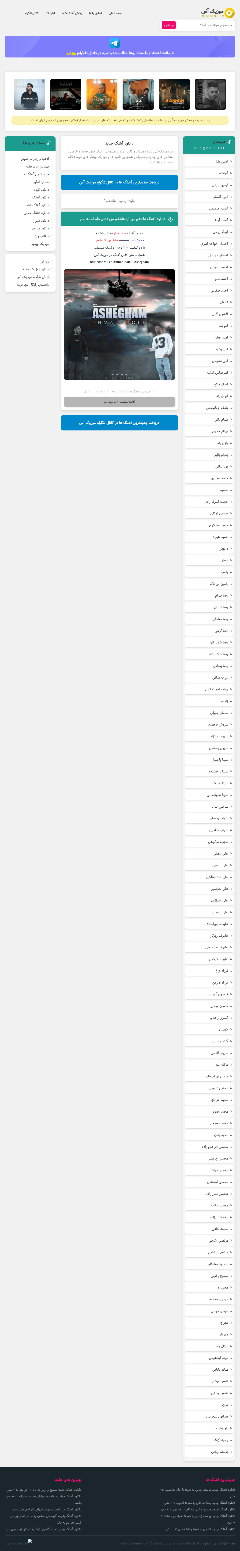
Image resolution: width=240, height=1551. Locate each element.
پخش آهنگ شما (72, 13)
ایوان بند (222, 396)
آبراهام (223, 173)
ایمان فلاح (221, 384)
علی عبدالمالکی (217, 877)
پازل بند (222, 443)
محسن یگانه (219, 1205)
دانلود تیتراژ (41, 220)
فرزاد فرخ (221, 970)
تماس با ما (95, 13)
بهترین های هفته (37, 166)
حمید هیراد (220, 537)
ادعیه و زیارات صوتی (34, 158)
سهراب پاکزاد (219, 736)
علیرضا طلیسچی (216, 947)
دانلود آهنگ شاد (37, 205)
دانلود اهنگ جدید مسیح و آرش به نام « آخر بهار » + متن (198, 1509)
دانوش (223, 548)
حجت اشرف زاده (216, 501)
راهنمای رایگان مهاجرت (33, 284)
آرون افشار (221, 196)
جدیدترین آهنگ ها (140, 391)
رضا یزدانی (220, 666)
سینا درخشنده (218, 771)
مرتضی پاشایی (218, 1252)
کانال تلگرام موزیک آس (32, 277)
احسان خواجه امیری (214, 243)
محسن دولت (219, 1170)
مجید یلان (221, 1135)
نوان (225, 1404)
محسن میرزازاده (217, 1193)
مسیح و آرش (219, 1275)
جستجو (169, 25)
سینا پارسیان (219, 759)
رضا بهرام (221, 595)
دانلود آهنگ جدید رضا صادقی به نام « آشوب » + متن (199, 1502)
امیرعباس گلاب (217, 372)
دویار (224, 560)
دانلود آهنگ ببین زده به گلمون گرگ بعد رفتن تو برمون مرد (44, 1529)
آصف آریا (221, 220)
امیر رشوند (221, 349)
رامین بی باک (219, 583)
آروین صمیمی (218, 208)
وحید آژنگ (221, 1440)
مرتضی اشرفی (218, 1240)
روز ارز (44, 261)
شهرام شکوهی (218, 841)
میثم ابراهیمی (218, 1358)
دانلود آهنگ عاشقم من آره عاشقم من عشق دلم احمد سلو (122, 219)
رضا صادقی (220, 619)
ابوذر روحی (220, 232)
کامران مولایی (219, 1006)
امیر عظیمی (220, 361)
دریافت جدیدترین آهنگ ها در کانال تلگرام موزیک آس (119, 182)
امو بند (223, 325)
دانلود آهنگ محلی (36, 213)
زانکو (224, 701)
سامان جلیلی (219, 712)
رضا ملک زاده (218, 654)
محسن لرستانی (217, 1182)
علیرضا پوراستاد (217, 924)
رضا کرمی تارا (219, 642)
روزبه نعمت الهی (216, 689)
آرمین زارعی (220, 185)
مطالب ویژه (41, 236)
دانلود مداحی (40, 228)
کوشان (223, 1029)
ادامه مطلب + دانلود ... (119, 401)
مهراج (224, 1322)
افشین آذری (220, 314)
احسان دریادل (218, 255)
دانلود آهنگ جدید (119, 143)
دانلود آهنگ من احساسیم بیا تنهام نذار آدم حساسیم (47, 1509)
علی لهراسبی (219, 888)
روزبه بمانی (220, 677)
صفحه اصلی (116, 13)
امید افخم (221, 337)
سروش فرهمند (218, 724)
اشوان (224, 302)
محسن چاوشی (218, 1158)
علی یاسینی (220, 912)
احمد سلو (221, 278)
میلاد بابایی (220, 1369)
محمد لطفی (220, 1229)
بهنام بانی (221, 419)
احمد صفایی (219, 290)
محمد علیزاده (219, 1217)
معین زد (222, 1287)
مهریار (224, 1334)
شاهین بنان (220, 806)
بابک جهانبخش (217, 408)
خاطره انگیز (41, 182)
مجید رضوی (220, 1111)
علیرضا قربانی (218, 959)
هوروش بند (220, 1428)
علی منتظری (219, 900)
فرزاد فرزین (220, 982)
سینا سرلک (220, 783)
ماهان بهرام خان (217, 1076)
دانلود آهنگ (40, 197)
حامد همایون (219, 478)
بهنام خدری (220, 431)
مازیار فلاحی (219, 1053)
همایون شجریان (217, 1416)
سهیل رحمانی (218, 748)
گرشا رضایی (220, 1041)
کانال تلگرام (32, 13)
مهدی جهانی (219, 1311)
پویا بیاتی (221, 466)
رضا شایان (221, 607)
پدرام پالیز (221, 454)
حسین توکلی (219, 513)
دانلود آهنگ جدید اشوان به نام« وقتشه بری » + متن (200, 1529)
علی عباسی (220, 865)
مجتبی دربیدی (218, 1088)
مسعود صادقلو (218, 1264)
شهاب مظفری (218, 830)
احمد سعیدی (219, 267)
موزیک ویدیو (40, 244)
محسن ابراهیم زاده (215, 1146)
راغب (224, 572)
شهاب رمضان (219, 818)
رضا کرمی (221, 630)
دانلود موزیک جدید (35, 269)
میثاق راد (222, 1346)
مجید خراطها (219, 1099)
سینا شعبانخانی (217, 795)
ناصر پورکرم (220, 1381)
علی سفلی (221, 853)
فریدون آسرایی (218, 994)
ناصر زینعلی (219, 1393)
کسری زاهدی (219, 1017)
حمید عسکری (218, 525)
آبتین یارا (222, 161)
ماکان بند (221, 1064)
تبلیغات (50, 13)
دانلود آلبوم (41, 189)
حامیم (224, 490)
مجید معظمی (219, 1123)
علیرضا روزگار (219, 935)
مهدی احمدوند (218, 1299)
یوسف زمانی (219, 1451)
